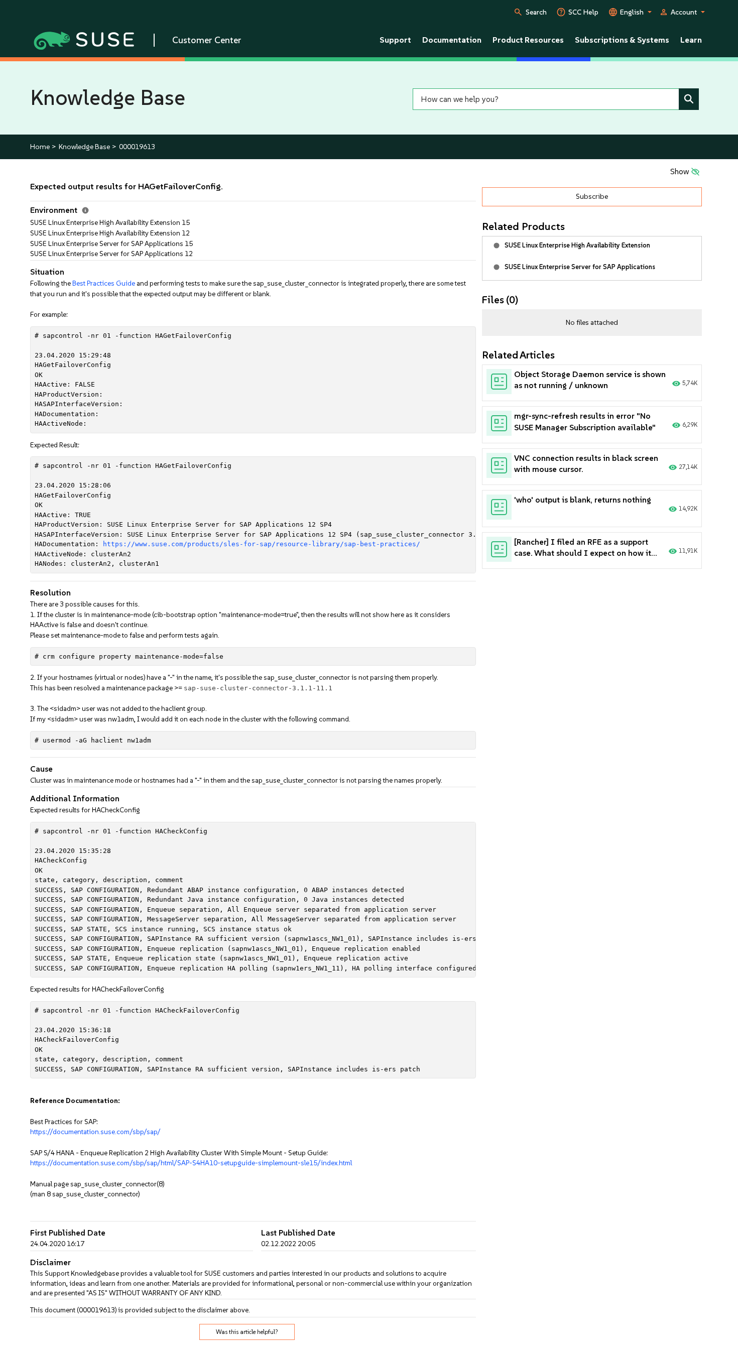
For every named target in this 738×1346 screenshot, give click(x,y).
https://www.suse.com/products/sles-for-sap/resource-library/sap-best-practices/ (261, 544)
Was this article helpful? (247, 1331)
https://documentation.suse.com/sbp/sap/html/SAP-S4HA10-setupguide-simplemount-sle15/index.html (191, 1163)
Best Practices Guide (103, 283)
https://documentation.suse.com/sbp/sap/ (95, 1132)
